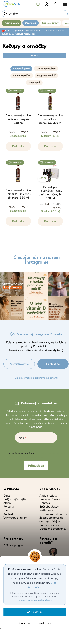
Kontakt (8, 514)
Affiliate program (13, 545)
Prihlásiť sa (53, 364)
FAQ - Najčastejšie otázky (14, 501)
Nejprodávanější (46, 75)
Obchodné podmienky (52, 529)
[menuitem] (11, 23)
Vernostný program (15, 518)
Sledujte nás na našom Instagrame (37, 260)
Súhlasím (36, 612)
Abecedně (34, 82)
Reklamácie (46, 510)
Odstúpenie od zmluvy (53, 514)
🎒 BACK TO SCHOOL (12, 30)
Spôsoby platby (48, 507)
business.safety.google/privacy (35, 600)
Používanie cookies (51, 525)
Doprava (44, 503)
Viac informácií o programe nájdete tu (36, 377)
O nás (6, 496)
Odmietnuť (24, 623)
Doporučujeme (21, 68)
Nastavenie (45, 623)
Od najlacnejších (46, 68)
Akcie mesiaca (48, 496)
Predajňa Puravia (49, 499)
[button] (34, 67)
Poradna (8, 507)
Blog (6, 510)
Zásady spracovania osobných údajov (51, 519)
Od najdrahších (21, 75)
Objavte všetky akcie (25, 33)
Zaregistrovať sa (19, 364)
